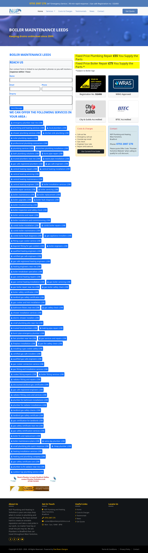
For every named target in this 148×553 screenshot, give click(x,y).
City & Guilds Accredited (91, 119)
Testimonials (81, 11)
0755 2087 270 (37, 3)
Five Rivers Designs (60, 549)
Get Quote (130, 11)
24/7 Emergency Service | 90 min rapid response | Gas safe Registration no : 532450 (83, 3)
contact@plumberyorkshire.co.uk (57, 521)
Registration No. (91, 94)
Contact (101, 11)
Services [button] (50, 11)
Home (40, 11)
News (92, 11)
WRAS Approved (123, 94)
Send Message (16, 108)
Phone (44, 85)
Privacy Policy (125, 549)
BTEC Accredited (123, 119)
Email (12, 85)
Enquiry (13, 94)
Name (12, 76)
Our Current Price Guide (90, 151)
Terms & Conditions (109, 549)
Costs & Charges (65, 11)
